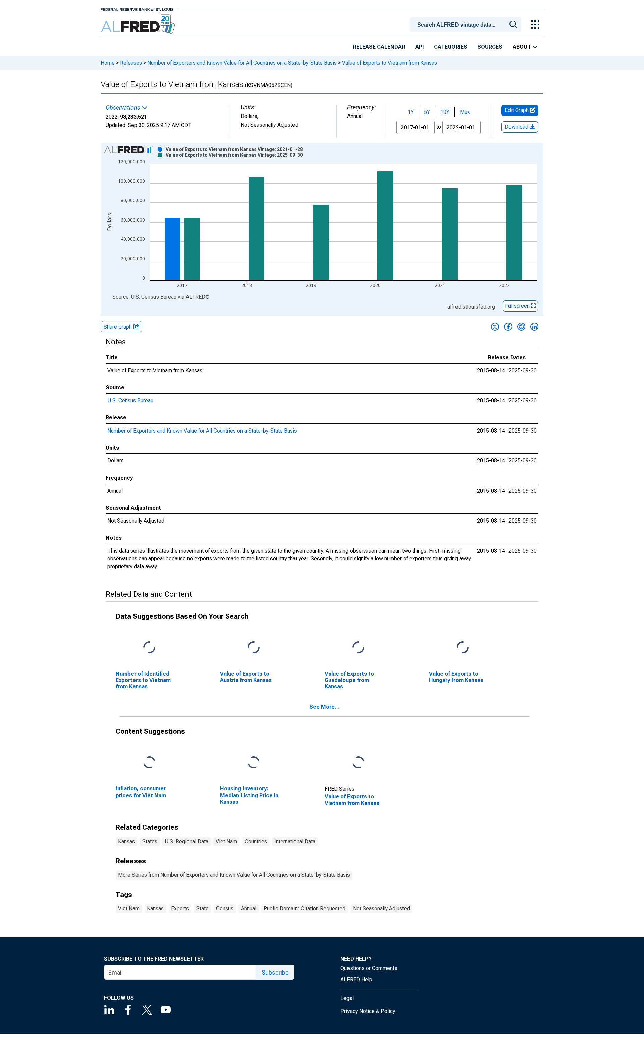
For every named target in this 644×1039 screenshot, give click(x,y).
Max (465, 112)
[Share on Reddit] (521, 327)
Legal (347, 998)
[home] (139, 24)
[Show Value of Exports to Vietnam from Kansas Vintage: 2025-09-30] (234, 155)
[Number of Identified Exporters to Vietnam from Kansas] (149, 647)
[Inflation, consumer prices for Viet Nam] (149, 763)
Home (108, 63)
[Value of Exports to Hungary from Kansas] (462, 647)
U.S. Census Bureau (130, 400)
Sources (489, 47)
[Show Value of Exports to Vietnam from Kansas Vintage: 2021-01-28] (234, 149)
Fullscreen (518, 306)
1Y (411, 112)
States (149, 841)
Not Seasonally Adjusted (381, 908)
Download (517, 127)
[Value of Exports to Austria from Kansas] (253, 647)
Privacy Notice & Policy (367, 1011)
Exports (180, 908)
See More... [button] (324, 707)
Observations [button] (124, 108)
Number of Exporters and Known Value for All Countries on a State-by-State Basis (242, 63)
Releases (131, 63)
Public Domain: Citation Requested (304, 908)
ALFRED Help (356, 979)
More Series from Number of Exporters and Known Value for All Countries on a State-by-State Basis (234, 875)
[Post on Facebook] (508, 327)
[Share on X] (495, 327)
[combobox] (466, 24)
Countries (256, 841)
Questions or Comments (368, 968)
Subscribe (275, 972)
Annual (248, 908)
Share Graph (118, 327)
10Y (444, 112)
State (202, 908)
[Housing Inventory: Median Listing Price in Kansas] (253, 763)
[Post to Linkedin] (534, 327)
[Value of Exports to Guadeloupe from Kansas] (358, 647)
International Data (294, 841)
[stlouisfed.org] (137, 9)
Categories (450, 47)
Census (224, 908)
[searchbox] (466, 25)
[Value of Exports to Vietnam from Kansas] (358, 763)
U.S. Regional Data (186, 841)
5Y (427, 112)
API (419, 47)
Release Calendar (379, 47)
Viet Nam (226, 841)
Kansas (126, 841)
